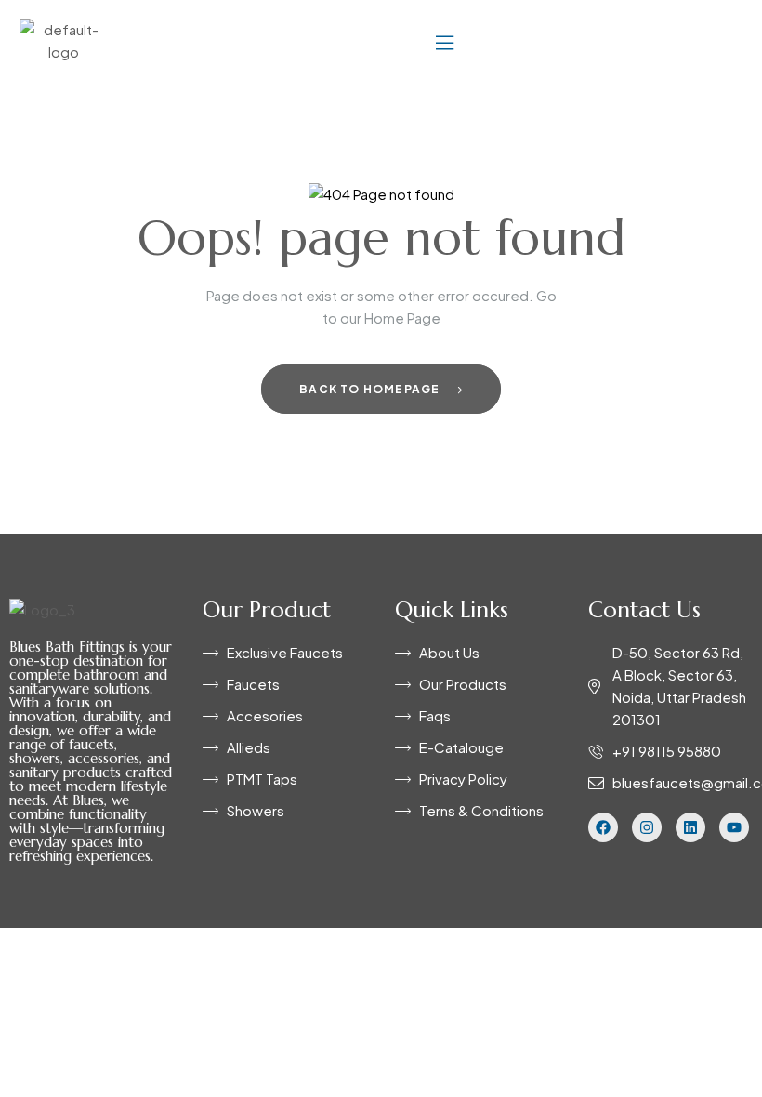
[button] (444, 40)
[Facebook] (603, 827)
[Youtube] (734, 827)
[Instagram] (647, 827)
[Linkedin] (690, 827)
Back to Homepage (370, 389)
